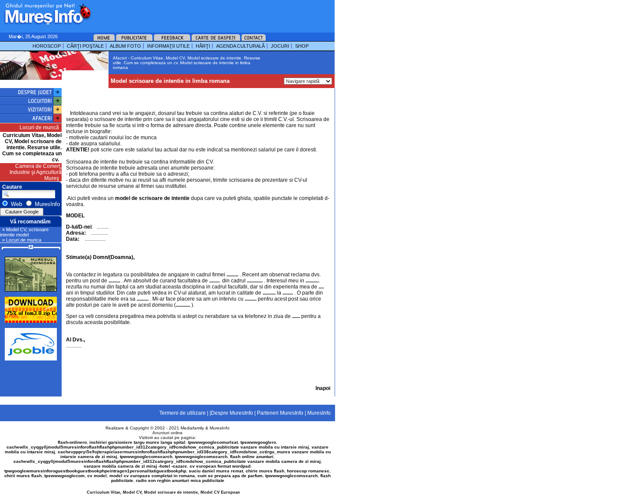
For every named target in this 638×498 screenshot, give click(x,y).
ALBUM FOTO (125, 46)
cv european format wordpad (220, 466)
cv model (97, 475)
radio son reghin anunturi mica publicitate (180, 480)
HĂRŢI (203, 46)
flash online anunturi (251, 456)
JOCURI (280, 46)
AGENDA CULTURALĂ (240, 46)
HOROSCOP (47, 46)
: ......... (87, 227)
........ (76, 346)
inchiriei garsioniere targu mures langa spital (137, 442)
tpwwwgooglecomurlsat (213, 442)
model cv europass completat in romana (152, 475)
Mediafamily (192, 428)
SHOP (302, 46)
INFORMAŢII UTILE (168, 46)
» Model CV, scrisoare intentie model (24, 232)
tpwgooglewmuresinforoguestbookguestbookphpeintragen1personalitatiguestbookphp (95, 471)
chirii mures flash (23, 475)
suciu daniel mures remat (216, 471)
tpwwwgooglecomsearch (146, 456)
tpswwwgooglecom (64, 475)
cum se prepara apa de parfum (230, 475)
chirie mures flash (265, 471)
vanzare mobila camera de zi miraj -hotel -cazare (135, 466)
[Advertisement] (201, 13)
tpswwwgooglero (258, 442)
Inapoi (323, 388)
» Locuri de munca (21, 239)
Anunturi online (167, 432)
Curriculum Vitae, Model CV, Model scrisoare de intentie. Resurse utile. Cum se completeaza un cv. (32, 147)
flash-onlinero (72, 442)
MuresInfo (220, 428)
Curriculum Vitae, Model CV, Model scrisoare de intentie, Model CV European (163, 492)
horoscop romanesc (308, 471)
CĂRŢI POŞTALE (85, 46)
